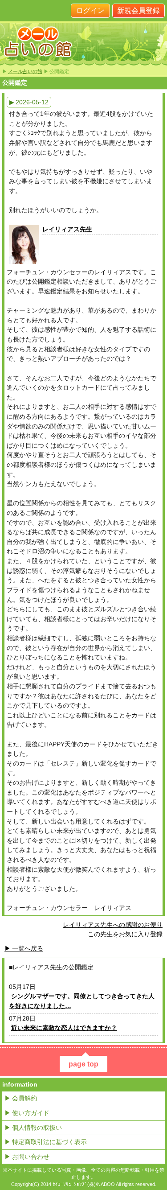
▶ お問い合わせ (26, 1156)
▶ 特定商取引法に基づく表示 (45, 1141)
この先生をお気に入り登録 (125, 934)
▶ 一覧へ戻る (23, 948)
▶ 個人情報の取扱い (33, 1127)
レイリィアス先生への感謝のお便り (113, 924)
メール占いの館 (25, 71)
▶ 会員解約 (20, 1098)
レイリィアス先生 (67, 229)
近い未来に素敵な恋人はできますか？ (64, 1027)
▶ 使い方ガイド (26, 1112)
